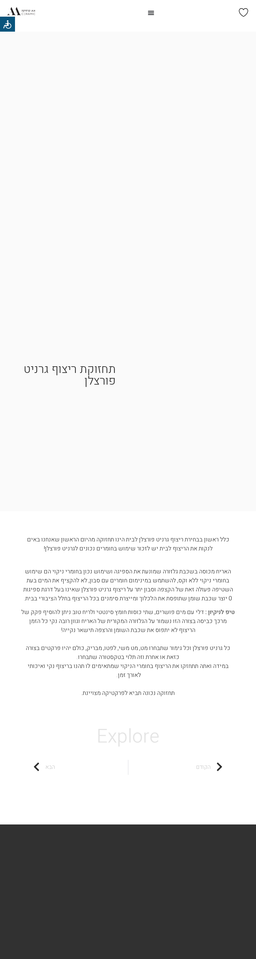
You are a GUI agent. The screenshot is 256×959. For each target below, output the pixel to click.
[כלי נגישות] (7, 24)
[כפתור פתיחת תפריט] (151, 12)
